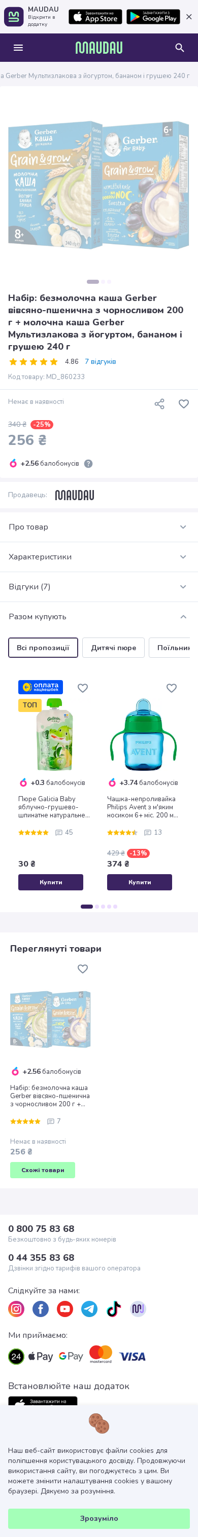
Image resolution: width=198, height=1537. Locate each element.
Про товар (28, 527)
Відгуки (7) (30, 586)
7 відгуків (100, 361)
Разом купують (38, 616)
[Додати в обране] (184, 404)
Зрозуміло (99, 1518)
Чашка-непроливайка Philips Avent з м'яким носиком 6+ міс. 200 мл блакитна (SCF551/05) (142, 807)
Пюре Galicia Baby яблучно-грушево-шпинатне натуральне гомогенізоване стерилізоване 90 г (51, 807)
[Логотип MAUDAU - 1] (99, 48)
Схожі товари (42, 1170)
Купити (51, 882)
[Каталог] (18, 48)
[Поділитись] (159, 404)
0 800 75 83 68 (41, 1229)
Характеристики (40, 557)
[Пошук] (180, 48)
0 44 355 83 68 (41, 1258)
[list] (16, 1309)
